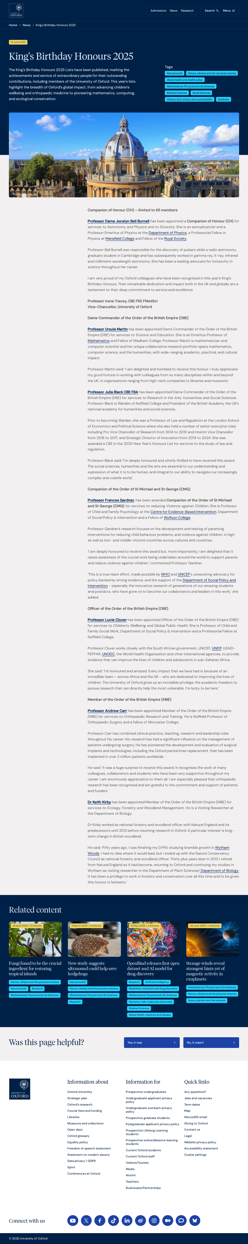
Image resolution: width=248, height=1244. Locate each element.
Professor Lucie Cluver (107, 619)
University (223, 99)
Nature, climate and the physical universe (212, 73)
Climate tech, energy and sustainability (189, 99)
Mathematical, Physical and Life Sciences (191, 86)
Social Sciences (201, 92)
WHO (165, 574)
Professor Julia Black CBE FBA (113, 392)
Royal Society (175, 238)
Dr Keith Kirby (99, 802)
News (173, 11)
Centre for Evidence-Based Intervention (183, 511)
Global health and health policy (185, 79)
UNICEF (184, 574)
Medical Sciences (177, 92)
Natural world (174, 73)
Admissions (158, 11)
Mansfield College (119, 238)
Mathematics (99, 340)
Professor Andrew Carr (107, 710)
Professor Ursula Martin (108, 329)
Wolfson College (177, 517)
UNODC (108, 654)
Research (187, 11)
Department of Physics (168, 232)
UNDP (216, 648)
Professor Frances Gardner (111, 500)
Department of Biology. (219, 870)
